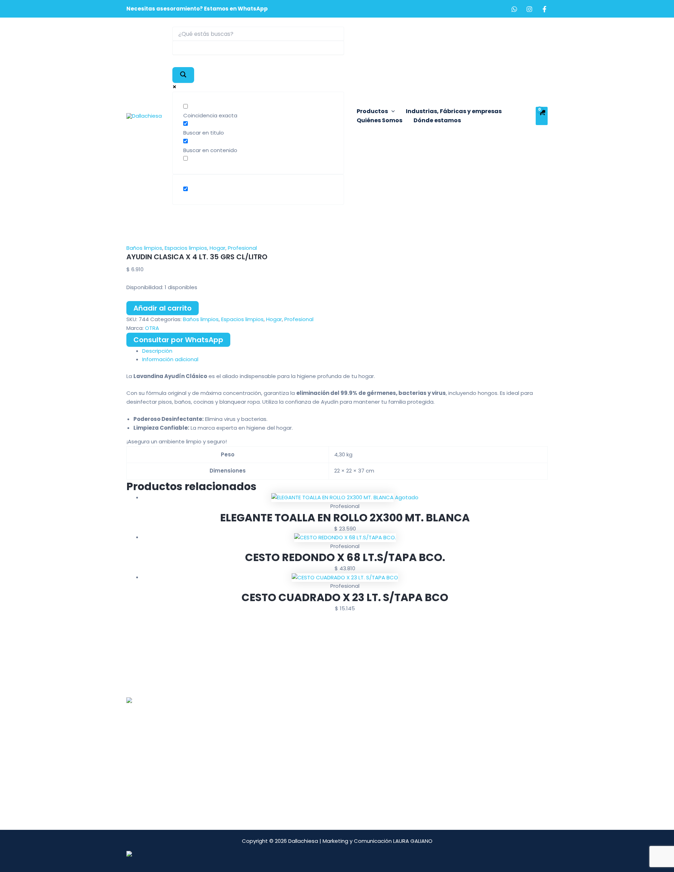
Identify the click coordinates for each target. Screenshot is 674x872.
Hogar (217, 248)
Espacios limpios (186, 248)
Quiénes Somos (379, 120)
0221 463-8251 (166, 735)
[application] (391, 111)
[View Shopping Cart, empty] (542, 116)
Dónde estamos (437, 120)
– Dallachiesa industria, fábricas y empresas (330, 726)
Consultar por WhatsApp (178, 340)
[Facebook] (544, 9)
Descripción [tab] (157, 350)
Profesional (242, 248)
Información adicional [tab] (170, 359)
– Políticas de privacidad (305, 760)
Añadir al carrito (162, 308)
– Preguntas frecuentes (304, 734)
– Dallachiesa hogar (298, 717)
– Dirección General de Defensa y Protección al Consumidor (334, 774)
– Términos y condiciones (306, 743)
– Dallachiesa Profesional (305, 708)
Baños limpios (144, 248)
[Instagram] (529, 9)
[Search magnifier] (183, 75)
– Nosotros (287, 700)
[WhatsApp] (514, 9)
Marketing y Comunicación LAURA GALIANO (377, 841)
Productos (372, 111)
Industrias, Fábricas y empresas (454, 111)
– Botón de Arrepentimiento (309, 752)
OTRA (152, 328)
